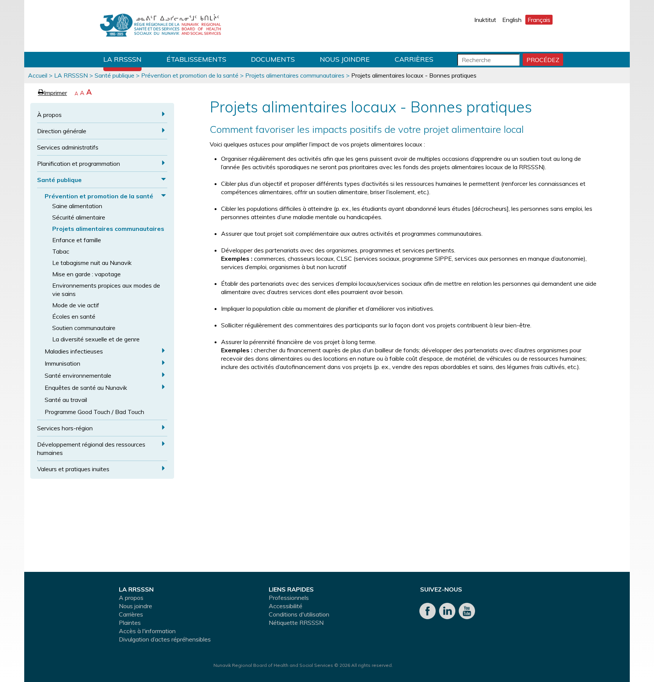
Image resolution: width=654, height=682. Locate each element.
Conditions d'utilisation (299, 614)
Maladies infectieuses (74, 351)
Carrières (414, 59)
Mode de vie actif (75, 305)
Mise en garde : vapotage (86, 274)
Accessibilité (285, 606)
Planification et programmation (78, 163)
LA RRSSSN (122, 59)
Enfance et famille (76, 240)
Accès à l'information (147, 631)
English (512, 19)
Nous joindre (345, 59)
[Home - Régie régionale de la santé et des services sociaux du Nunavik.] (160, 26)
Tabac (60, 251)
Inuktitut (485, 19)
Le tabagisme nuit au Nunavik (92, 262)
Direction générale (61, 131)
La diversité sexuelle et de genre (96, 339)
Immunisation (62, 363)
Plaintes (130, 622)
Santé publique (114, 75)
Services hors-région (65, 428)
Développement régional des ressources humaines (91, 448)
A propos (131, 597)
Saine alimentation (77, 206)
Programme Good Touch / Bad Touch (94, 412)
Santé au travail (66, 399)
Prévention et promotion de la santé (189, 75)
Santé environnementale (78, 375)
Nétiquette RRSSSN (296, 622)
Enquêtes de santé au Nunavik (86, 387)
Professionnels (289, 597)
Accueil (37, 75)
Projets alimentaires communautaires (294, 75)
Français (539, 19)
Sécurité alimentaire (78, 217)
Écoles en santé (73, 316)
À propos (49, 114)
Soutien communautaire (83, 328)
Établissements (196, 59)
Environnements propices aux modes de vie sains (106, 289)
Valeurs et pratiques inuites (73, 469)
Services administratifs (67, 147)
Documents (273, 59)
